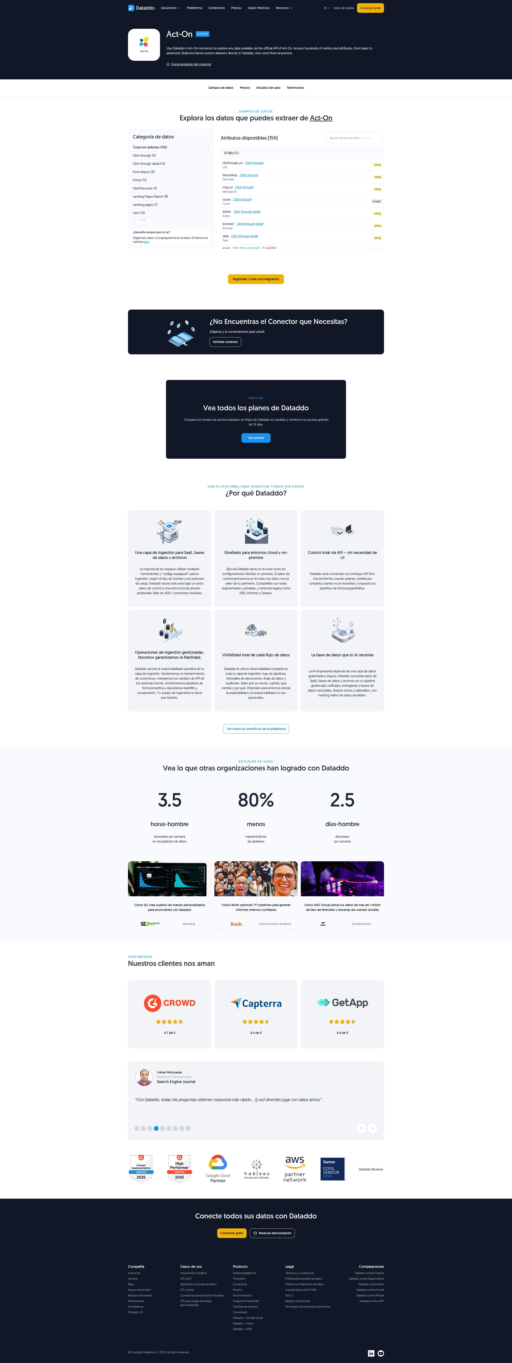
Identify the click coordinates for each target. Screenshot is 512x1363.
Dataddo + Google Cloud (248, 1317)
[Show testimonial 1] (137, 1128)
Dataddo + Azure (243, 1323)
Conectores (216, 8)
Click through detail (246, 212)
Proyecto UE (135, 1312)
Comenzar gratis (370, 8)
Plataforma (194, 8)
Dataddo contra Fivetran (369, 1273)
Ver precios (256, 438)
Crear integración (365, 87)
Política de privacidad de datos (303, 1278)
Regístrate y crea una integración (256, 279)
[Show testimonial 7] (175, 1128)
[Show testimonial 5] (162, 1128)
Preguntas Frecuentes (246, 1301)
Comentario (240, 1312)
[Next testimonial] (372, 1128)
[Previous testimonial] (361, 1128)
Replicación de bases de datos (198, 1284)
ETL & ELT (186, 1278)
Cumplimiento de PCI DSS (300, 1289)
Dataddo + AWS (242, 1329)
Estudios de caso (268, 88)
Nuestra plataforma (244, 1273)
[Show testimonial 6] (169, 1128)
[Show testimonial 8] (181, 1128)
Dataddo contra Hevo (371, 1284)
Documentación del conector (191, 64)
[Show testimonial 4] (156, 1128)
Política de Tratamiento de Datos (304, 1284)
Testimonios (295, 88)
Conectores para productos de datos (202, 1295)
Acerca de (134, 1273)
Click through (254, 163)
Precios (236, 8)
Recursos (282, 8)
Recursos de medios (140, 1295)
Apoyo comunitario (139, 1289)
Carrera (132, 1278)
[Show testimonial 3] (149, 1128)
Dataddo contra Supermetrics (366, 1278)
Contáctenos (136, 1306)
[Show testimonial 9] (188, 1128)
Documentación (242, 1295)
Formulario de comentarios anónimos (308, 1306)
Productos (239, 1278)
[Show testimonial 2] (143, 1128)
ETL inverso (187, 1289)
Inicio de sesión (344, 8)
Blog (130, 1284)
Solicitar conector (225, 342)
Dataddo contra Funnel (370, 1289)
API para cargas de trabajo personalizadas (196, 1303)
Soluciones (169, 8)
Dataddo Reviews (371, 1169)
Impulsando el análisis (193, 1273)
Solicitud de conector (245, 1306)
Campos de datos (220, 88)
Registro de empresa (297, 1301)
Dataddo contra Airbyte (370, 1295)
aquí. (146, 241)
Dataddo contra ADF (372, 1301)
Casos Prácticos (259, 8)
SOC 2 (289, 1295)
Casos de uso (191, 1266)
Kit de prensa (136, 1301)
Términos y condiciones (299, 1273)
